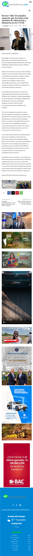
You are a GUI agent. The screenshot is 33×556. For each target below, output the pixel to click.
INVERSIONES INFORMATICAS (20, 510)
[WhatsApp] (21, 193)
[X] (13, 193)
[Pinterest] (17, 193)
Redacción (6, 26)
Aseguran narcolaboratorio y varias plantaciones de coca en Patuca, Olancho (9, 203)
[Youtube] (20, 505)
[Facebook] (9, 193)
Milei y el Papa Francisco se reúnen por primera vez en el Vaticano (24, 203)
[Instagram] (16, 505)
